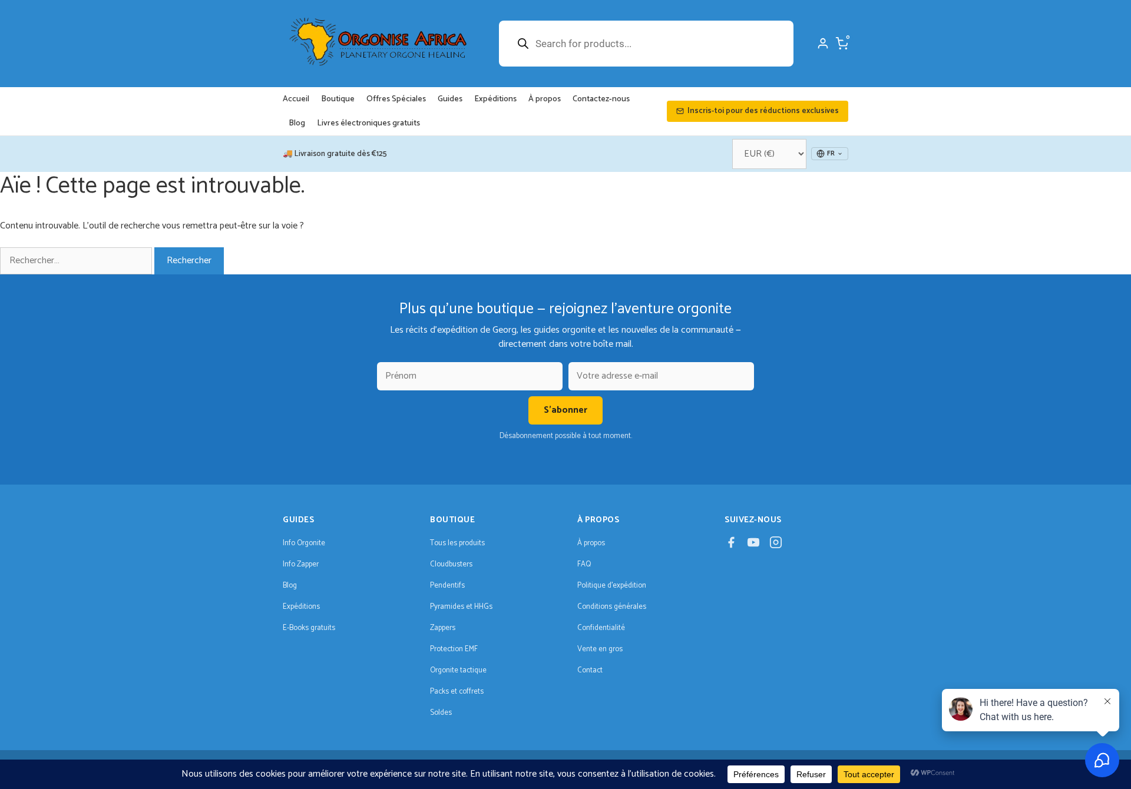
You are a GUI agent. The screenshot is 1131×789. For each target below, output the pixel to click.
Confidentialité (601, 628)
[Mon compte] (822, 43)
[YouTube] (753, 545)
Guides (450, 99)
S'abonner (565, 410)
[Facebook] (731, 545)
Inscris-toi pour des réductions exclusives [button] (763, 111)
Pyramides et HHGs (461, 607)
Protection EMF (454, 649)
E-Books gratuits (309, 628)
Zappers (442, 628)
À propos (544, 99)
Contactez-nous (601, 99)
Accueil (296, 99)
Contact (590, 670)
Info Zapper (301, 564)
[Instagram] (775, 545)
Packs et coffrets (457, 691)
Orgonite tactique (458, 670)
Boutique (338, 99)
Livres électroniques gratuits (368, 123)
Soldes (441, 713)
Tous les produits (457, 543)
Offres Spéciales (396, 99)
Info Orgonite (304, 543)
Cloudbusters (451, 564)
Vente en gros (600, 649)
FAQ (584, 564)
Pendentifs (447, 585)
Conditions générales (611, 607)
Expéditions (495, 99)
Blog (297, 123)
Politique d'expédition (611, 585)
